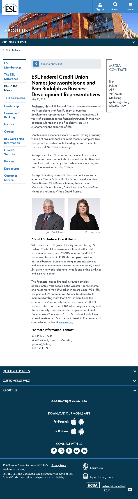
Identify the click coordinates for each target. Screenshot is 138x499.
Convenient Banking (11, 115)
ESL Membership (12, 65)
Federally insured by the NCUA (115, 488)
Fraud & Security (9, 152)
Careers (9, 131)
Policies (9, 161)
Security (21, 469)
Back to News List (51, 64)
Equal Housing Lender (102, 477)
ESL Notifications (15, 97)
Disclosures (11, 169)
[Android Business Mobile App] (82, 431)
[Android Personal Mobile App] (82, 422)
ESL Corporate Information (14, 141)
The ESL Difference (11, 76)
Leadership (11, 106)
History (9, 124)
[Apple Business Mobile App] (74, 431)
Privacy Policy (59, 465)
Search (115, 9)
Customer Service (10, 178)
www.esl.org (66, 322)
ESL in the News (13, 50)
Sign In (100, 9)
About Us (10, 390)
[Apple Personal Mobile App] (74, 422)
